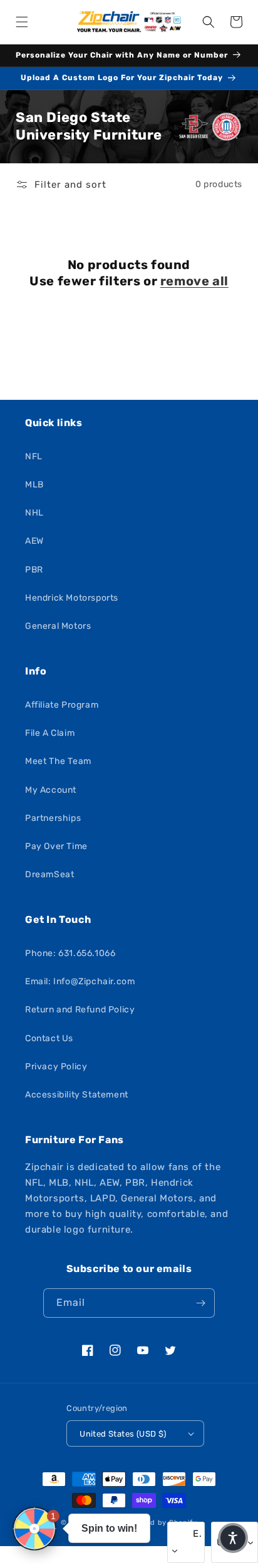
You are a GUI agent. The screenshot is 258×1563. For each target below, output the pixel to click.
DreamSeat (49, 874)
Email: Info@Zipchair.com (80, 981)
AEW (34, 541)
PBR (34, 569)
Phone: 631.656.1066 (70, 953)
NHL (34, 512)
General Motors (58, 626)
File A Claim (50, 733)
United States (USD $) (123, 1433)
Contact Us (49, 1038)
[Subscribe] (200, 1303)
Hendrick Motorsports (71, 598)
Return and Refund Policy (80, 1009)
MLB (34, 484)
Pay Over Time (56, 846)
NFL (34, 456)
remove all (194, 280)
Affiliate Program (61, 705)
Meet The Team (58, 761)
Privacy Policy (56, 1066)
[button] (22, 22)
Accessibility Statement (76, 1094)
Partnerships (53, 818)
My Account (50, 790)
